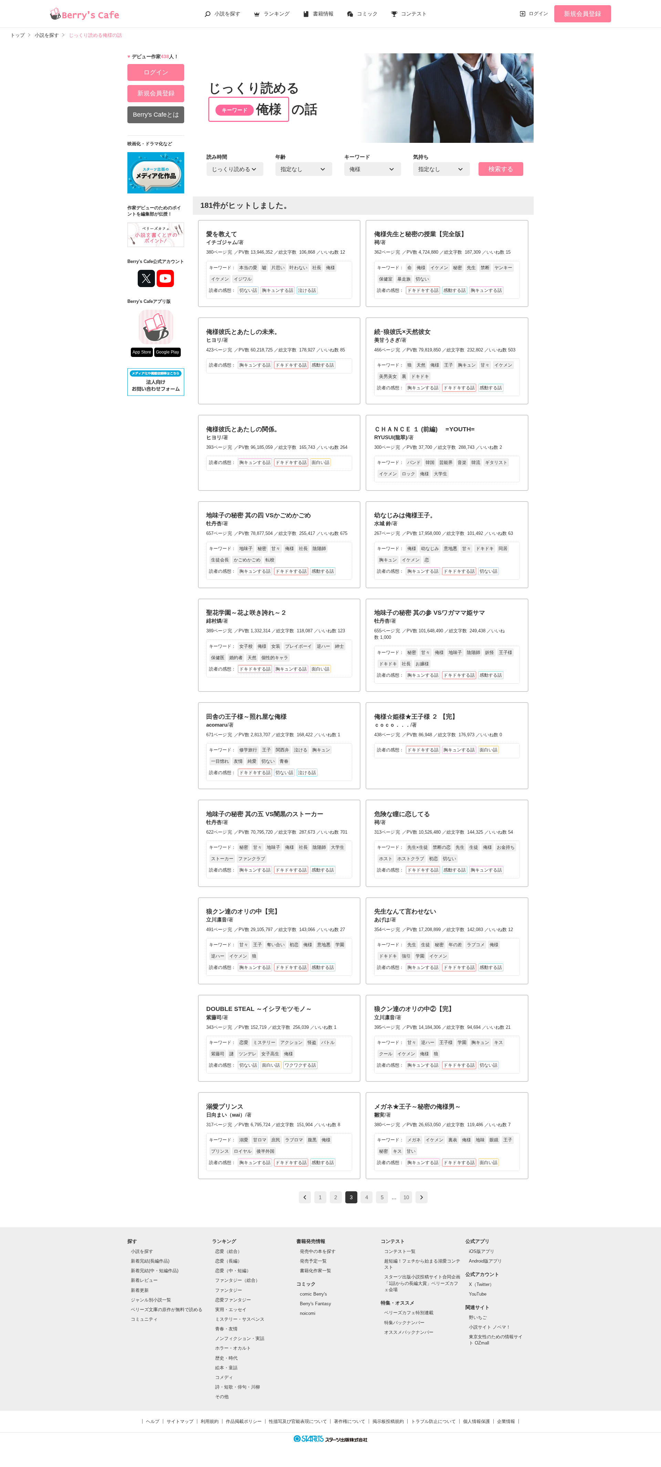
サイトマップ (180, 1421)
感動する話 (454, 290)
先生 (471, 267)
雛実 (379, 1115)
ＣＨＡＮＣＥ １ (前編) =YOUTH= (424, 429)
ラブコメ (476, 944)
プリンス (220, 1151)
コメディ (224, 1377)
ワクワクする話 (300, 1065)
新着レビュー (144, 1280)
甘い (411, 1151)
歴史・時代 (226, 1358)
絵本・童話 (226, 1367)
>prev (305, 1197)
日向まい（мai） (225, 1115)
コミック (367, 14)
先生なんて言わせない (405, 911)
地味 (480, 1139)
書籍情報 (323, 14)
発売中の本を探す (318, 1251)
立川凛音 (216, 919)
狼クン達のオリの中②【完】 (414, 1008)
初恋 (433, 858)
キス (498, 1042)
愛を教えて (221, 234)
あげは (382, 919)
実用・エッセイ (230, 1309)
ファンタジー (228, 1290)
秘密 (457, 267)
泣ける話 (307, 290)
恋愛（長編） (228, 1261)
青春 (284, 761)
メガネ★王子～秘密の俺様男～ (417, 1106)
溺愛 (243, 1139)
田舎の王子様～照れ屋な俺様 (246, 716)
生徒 (473, 847)
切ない (422, 279)
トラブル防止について (433, 1421)
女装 (275, 646)
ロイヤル (243, 1151)
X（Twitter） (481, 1284)
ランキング (277, 14)
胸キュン (467, 365)
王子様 (505, 652)
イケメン (220, 279)
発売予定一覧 (313, 1261)
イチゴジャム (221, 242)
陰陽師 (319, 548)
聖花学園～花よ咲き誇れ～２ (246, 612)
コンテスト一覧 (400, 1251)
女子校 (246, 646)
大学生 (440, 473)
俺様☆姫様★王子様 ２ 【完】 (416, 716)
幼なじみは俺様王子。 (405, 515)
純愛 (252, 761)
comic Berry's (313, 1294)
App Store (142, 352)
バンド (414, 462)
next (422, 1197)
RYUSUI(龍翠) (390, 437)
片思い (278, 267)
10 (406, 1197)
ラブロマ (294, 1139)
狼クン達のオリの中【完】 (243, 911)
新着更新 (140, 1290)
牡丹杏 (214, 523)
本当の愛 (248, 267)
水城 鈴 (382, 523)
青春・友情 (226, 1328)
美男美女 (388, 376)
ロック (408, 473)
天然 (421, 365)
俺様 (330, 267)
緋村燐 (214, 621)
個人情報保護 (476, 1421)
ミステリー (264, 1042)
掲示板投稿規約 (388, 1421)
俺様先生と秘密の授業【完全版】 (420, 234)
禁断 (485, 267)
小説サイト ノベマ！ (490, 1327)
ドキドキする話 (423, 290)
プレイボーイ (298, 646)
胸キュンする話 (277, 290)
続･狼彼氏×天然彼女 (402, 331)
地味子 (246, 548)
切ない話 (248, 290)
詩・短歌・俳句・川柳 (237, 1387)
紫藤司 (214, 1017)
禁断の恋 (442, 847)
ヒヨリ (214, 340)
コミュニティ (144, 1319)
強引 (406, 956)
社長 (316, 267)
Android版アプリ (485, 1261)
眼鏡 (494, 1139)
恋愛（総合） (228, 1251)
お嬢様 (422, 663)
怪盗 (311, 1042)
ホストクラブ (410, 858)
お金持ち (506, 847)
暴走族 (404, 279)
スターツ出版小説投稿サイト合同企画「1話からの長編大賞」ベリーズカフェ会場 (422, 1283)
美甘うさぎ (387, 340)
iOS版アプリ (481, 1251)
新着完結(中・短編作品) (154, 1270)
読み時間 (217, 157)
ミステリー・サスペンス (239, 1319)
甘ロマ (259, 1139)
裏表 (452, 1139)
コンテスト (414, 14)
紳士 (339, 646)
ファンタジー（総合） (237, 1280)
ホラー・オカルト (233, 1348)
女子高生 (270, 1053)
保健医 (217, 657)
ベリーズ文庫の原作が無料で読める (166, 1309)
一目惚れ (220, 761)
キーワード (357, 157)
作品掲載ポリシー (244, 1421)
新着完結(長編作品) (150, 1261)
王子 (448, 365)
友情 (238, 761)
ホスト (385, 858)
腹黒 (312, 1139)
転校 (269, 559)
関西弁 (282, 749)
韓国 (430, 462)
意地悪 (450, 548)
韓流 (475, 462)
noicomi (307, 1313)
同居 (503, 548)
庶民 (275, 1139)
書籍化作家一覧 (315, 1270)
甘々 (485, 365)
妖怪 (489, 652)
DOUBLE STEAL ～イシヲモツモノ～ (259, 1008)
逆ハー (323, 646)
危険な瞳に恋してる (402, 814)
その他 (222, 1396)
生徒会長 (220, 559)
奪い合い (276, 944)
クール (385, 1053)
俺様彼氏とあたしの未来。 (243, 331)
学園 (339, 944)
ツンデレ (247, 1053)
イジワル (243, 279)
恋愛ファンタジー (233, 1299)
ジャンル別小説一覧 (151, 1299)
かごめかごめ (247, 559)
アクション (291, 1042)
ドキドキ (420, 376)
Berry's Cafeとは (156, 114)
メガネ (414, 1139)
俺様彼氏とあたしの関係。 (243, 429)
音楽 (462, 462)
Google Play (167, 352)
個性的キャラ (274, 657)
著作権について (349, 1421)
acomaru (216, 725)
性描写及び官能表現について (298, 1421)
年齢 (280, 157)
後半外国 (265, 1151)
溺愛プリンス (224, 1106)
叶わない (298, 267)
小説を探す (227, 14)
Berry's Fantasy (315, 1303)
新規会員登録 (582, 13)
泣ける (300, 749)
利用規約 (210, 1421)
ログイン (538, 13)
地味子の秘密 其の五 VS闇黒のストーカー (264, 814)
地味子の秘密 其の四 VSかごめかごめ (258, 515)
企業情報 (506, 1421)
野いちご (478, 1317)
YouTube (477, 1294)
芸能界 (446, 462)
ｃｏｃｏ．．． (392, 725)
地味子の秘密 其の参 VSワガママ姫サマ (429, 612)
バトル (328, 1042)
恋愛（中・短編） (233, 1270)
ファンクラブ (251, 858)
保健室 (385, 279)
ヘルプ (152, 1421)
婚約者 (236, 657)
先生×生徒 (417, 847)
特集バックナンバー (404, 1322)
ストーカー (222, 858)
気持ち (421, 157)
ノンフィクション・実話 (239, 1338)
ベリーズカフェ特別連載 (408, 1312)
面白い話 (320, 462)
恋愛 (243, 1042)
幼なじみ (430, 548)
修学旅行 (248, 749)
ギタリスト (496, 462)
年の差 (455, 944)
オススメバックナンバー (408, 1332)
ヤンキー (503, 267)
